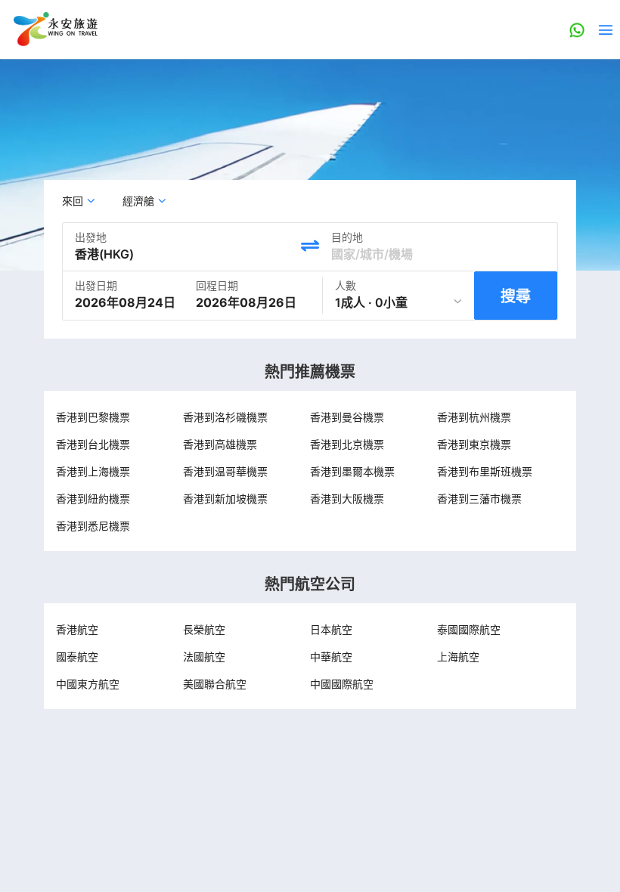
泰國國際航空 (469, 629)
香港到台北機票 (93, 444)
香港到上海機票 (93, 471)
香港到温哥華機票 (225, 471)
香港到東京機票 (474, 444)
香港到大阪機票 (347, 498)
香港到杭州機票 (474, 416)
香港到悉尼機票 (93, 525)
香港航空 (77, 629)
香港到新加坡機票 (225, 498)
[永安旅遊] (54, 29)
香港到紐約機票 (93, 498)
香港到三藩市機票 (479, 498)
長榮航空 (204, 629)
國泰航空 (77, 656)
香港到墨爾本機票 (352, 471)
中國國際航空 (342, 683)
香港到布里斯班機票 (484, 471)
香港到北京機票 (347, 444)
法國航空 (204, 656)
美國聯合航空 (214, 683)
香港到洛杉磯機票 (225, 416)
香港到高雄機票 (220, 444)
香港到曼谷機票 (347, 416)
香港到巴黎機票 (93, 416)
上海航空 (458, 656)
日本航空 (331, 629)
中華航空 (331, 656)
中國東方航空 (87, 683)
